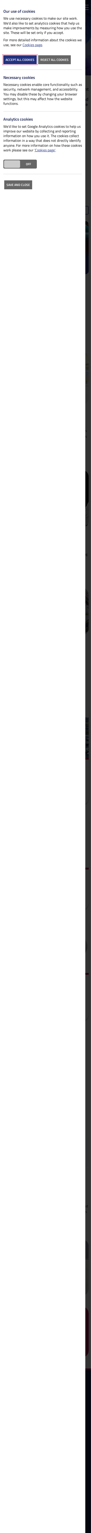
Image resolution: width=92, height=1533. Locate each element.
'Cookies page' (44, 150)
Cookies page (32, 45)
